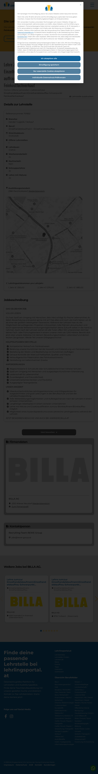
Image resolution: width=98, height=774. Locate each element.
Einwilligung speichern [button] (49, 65)
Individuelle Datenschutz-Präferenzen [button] (49, 77)
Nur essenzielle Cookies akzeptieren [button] (49, 71)
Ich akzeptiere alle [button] (49, 58)
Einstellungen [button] (22, 36)
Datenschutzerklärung (25, 32)
